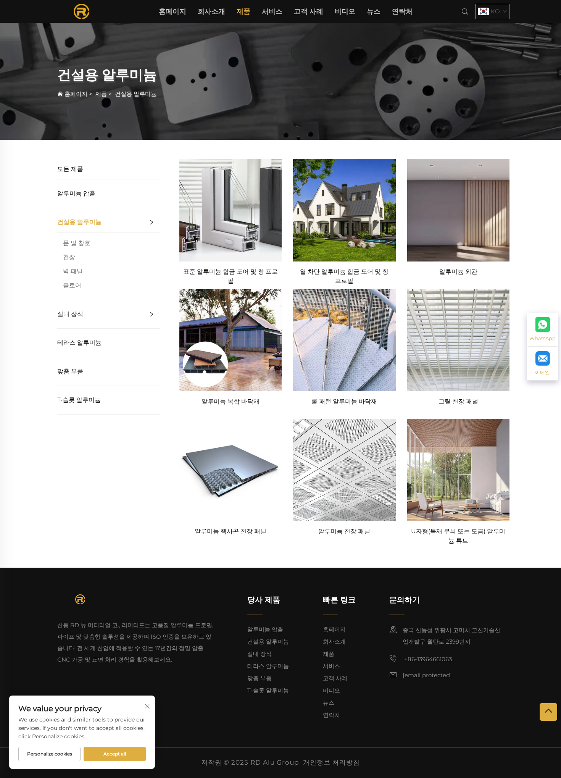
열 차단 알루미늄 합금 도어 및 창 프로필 (344, 276)
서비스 (272, 11)
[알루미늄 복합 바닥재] (230, 339)
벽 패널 (73, 271)
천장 (69, 257)
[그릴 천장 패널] (458, 339)
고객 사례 (308, 11)
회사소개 (211, 11)
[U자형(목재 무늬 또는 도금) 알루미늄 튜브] (458, 469)
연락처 (402, 11)
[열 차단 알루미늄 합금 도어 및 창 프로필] (344, 209)
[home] (81, 11)
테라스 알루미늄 (79, 342)
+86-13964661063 (427, 659)
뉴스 (373, 11)
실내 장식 (70, 314)
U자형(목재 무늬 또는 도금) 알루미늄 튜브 (458, 536)
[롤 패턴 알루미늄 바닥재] (344, 339)
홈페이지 (172, 11)
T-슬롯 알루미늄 (79, 400)
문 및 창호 (76, 243)
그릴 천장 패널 (458, 401)
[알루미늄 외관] (458, 209)
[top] (548, 712)
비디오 (345, 11)
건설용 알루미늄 (135, 93)
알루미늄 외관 (458, 271)
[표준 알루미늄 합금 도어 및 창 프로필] (230, 209)
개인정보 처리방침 (331, 762)
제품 (243, 11)
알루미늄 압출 (76, 193)
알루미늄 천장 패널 (344, 531)
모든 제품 (70, 169)
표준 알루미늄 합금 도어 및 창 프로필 (230, 276)
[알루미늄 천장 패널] (344, 469)
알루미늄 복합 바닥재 (231, 401)
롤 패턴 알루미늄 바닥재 (344, 401)
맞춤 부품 (70, 371)
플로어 (72, 285)
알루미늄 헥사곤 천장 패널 (230, 531)
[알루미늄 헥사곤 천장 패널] (230, 469)
